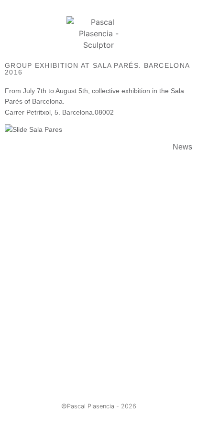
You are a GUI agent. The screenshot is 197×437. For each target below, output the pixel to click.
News (182, 147)
